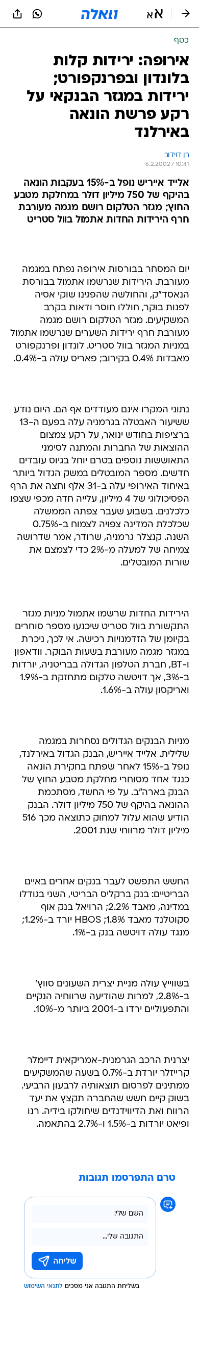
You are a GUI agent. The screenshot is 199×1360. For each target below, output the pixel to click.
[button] (155, 13)
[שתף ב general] (17, 13)
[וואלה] (99, 14)
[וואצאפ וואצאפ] (37, 14)
